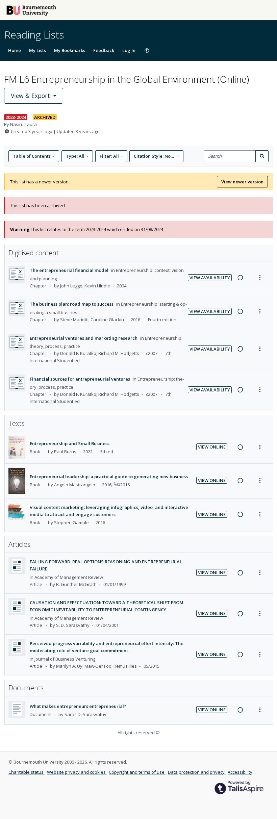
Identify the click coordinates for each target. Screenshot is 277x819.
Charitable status (26, 772)
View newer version (242, 182)
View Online (212, 447)
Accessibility (240, 772)
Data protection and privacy (197, 772)
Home (14, 50)
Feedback (103, 50)
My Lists (37, 50)
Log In (128, 50)
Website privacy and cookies (77, 772)
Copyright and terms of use (137, 772)
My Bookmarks (69, 50)
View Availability (210, 278)
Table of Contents (32, 156)
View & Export (30, 96)
